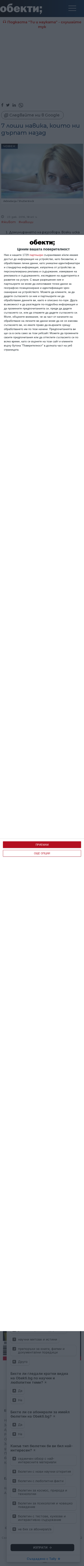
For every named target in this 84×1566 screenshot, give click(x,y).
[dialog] (42, 783)
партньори (36, 255)
